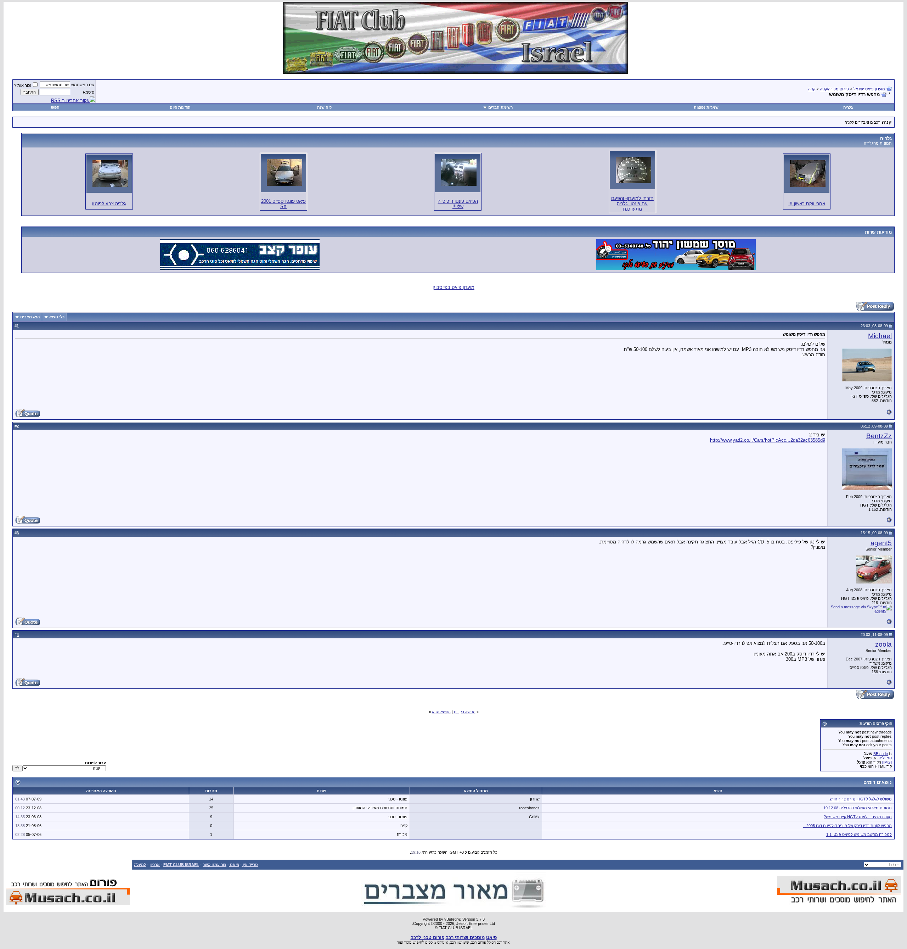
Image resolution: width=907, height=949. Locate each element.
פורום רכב (478, 942)
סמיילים (885, 758)
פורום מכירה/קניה (834, 89)
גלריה (848, 107)
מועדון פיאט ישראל (869, 89)
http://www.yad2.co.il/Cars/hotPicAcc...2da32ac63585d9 (767, 440)
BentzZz (879, 436)
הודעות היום (180, 107)
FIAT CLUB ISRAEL (181, 865)
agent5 (881, 543)
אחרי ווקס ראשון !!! (806, 203)
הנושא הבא (441, 712)
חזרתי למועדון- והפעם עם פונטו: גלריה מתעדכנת (632, 204)
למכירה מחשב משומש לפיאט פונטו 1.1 (859, 834)
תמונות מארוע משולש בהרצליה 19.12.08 (857, 808)
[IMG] (887, 762)
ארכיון (155, 865)
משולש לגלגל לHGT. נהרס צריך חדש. (860, 799)
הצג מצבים (30, 317)
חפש (55, 107)
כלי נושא (56, 317)
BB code (880, 754)
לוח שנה (324, 107)
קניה (811, 89)
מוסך (408, 942)
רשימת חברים (500, 107)
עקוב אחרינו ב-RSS (70, 100)
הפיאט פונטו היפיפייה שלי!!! (458, 204)
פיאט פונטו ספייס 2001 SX (283, 204)
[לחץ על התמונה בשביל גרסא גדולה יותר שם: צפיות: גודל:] (808, 173)
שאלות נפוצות (706, 107)
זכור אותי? (23, 85)
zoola (883, 644)
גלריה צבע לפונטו (109, 203)
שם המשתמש (82, 85)
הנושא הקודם (464, 712)
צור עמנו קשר (214, 865)
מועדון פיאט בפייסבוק (453, 287)
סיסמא (88, 92)
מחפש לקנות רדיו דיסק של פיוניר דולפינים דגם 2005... (847, 826)
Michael (880, 336)
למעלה (140, 865)
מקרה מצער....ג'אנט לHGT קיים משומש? (858, 817)
